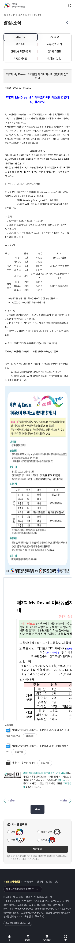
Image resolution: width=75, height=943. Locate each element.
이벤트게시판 (20, 58)
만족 (13, 832)
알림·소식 (20, 37)
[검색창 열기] (69, 5)
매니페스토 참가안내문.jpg (23, 762)
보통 (13, 840)
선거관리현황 (54, 51)
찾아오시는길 (52, 881)
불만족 (44, 840)
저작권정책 (28, 881)
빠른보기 (30, 736)
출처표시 (61, 780)
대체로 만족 (46, 832)
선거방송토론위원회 (21, 51)
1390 (36, 916)
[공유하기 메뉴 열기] (67, 22)
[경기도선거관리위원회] (20, 6)
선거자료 (54, 37)
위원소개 (20, 44)
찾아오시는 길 (54, 58)
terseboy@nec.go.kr (33, 200)
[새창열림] (12, 780)
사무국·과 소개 (54, 44)
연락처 (40, 881)
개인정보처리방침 (11, 881)
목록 (37, 809)
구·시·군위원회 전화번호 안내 (17, 923)
